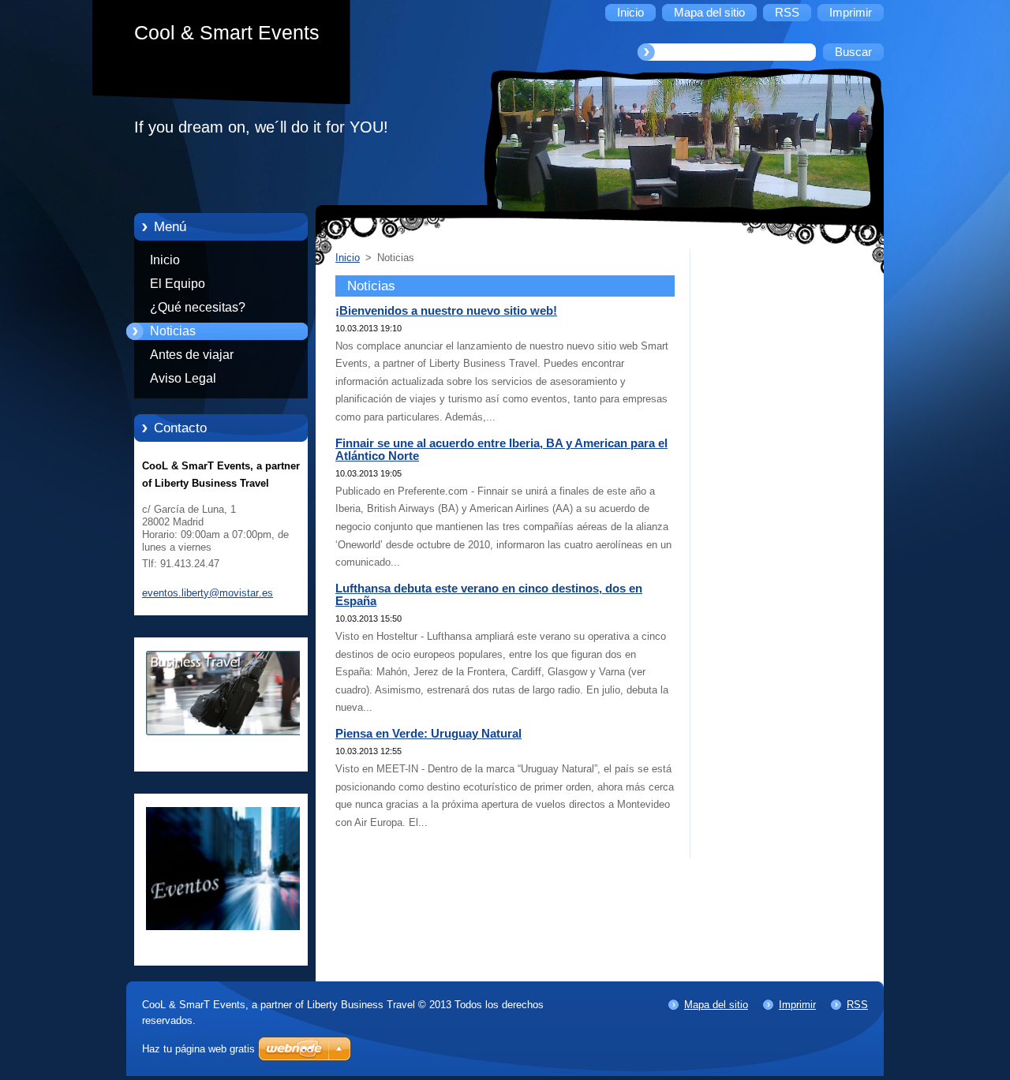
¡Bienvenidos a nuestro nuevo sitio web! (446, 311)
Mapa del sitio (716, 1005)
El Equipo (177, 283)
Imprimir (797, 1005)
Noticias (173, 331)
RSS (857, 1005)
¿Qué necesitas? (197, 307)
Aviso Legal (183, 378)
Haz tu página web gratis (198, 1049)
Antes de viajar (192, 354)
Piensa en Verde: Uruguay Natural (428, 733)
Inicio (165, 260)
